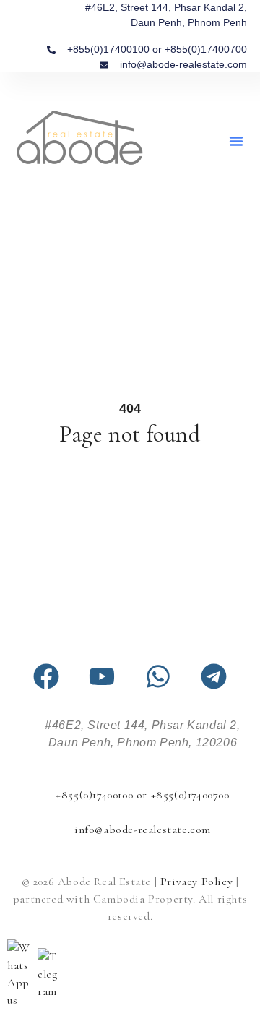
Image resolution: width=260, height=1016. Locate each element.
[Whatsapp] (158, 676)
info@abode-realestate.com (142, 829)
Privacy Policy (196, 881)
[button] (236, 141)
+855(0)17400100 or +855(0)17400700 (142, 795)
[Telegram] (214, 676)
